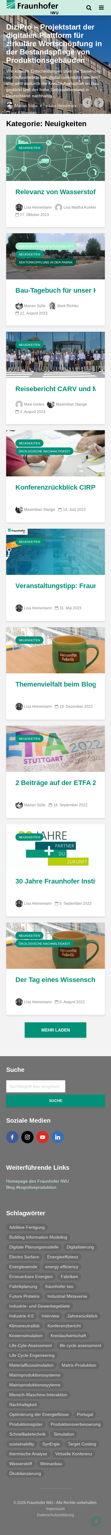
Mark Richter (68, 306)
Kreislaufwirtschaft (68, 1335)
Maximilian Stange (71, 404)
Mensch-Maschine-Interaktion (38, 1394)
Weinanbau (51, 1463)
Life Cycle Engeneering (32, 1355)
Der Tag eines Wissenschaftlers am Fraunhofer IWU (55, 980)
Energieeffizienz (62, 1256)
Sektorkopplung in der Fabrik (46, 262)
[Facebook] (12, 1137)
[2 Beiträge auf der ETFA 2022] (55, 748)
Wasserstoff (20, 1463)
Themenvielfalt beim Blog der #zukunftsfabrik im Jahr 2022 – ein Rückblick (55, 684)
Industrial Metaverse (67, 1296)
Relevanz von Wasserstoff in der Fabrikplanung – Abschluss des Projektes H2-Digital (55, 192)
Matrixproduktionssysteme (34, 1375)
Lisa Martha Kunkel (80, 207)
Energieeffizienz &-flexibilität (46, 246)
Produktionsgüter (26, 1424)
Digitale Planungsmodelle (34, 1246)
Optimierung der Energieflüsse (39, 1414)
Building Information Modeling (38, 1237)
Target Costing (82, 1443)
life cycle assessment (80, 1345)
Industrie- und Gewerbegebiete (39, 1306)
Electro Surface (24, 1256)
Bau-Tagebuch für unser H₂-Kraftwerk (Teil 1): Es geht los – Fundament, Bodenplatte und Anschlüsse (55, 290)
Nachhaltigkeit (23, 1404)
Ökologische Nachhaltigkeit (44, 451)
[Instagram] (27, 1137)
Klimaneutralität (24, 1325)
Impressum (55, 1509)
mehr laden (55, 1030)
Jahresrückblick (82, 1315)
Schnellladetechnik (27, 1434)
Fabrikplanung (23, 1286)
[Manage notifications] (96, 1521)
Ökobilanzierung (25, 1473)
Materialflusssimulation (31, 1365)
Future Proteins (24, 1296)
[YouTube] (42, 1137)
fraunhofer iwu (59, 1286)
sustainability (21, 1443)
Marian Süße (26, 105)
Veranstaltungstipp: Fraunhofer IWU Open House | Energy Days (55, 586)
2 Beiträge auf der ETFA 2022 (55, 783)
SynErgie (51, 1443)
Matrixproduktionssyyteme (34, 1384)
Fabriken (69, 1276)
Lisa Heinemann (63, 105)
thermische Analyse (28, 1453)
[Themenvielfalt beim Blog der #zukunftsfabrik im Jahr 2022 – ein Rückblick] (55, 649)
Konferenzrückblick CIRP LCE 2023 (55, 487)
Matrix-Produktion (79, 1365)
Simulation (64, 1434)
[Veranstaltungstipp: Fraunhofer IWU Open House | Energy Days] (55, 551)
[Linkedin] (57, 1137)
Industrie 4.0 (21, 1315)
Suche (55, 1101)
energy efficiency (61, 1266)
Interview (50, 1315)
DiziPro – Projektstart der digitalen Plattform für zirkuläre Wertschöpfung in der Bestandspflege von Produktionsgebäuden (54, 43)
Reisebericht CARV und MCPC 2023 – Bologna (55, 389)
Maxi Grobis (34, 404)
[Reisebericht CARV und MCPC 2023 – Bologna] (55, 354)
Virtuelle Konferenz (73, 1453)
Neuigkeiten (29, 148)
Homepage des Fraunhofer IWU (37, 1181)
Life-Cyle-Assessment (30, 1345)
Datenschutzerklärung (55, 1515)
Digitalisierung (80, 1246)
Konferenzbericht (64, 1325)
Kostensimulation (26, 1335)
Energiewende (23, 1266)
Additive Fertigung (27, 1227)
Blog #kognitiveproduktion (31, 1187)
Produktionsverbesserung (76, 1424)
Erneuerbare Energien (31, 1276)
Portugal (85, 1414)
